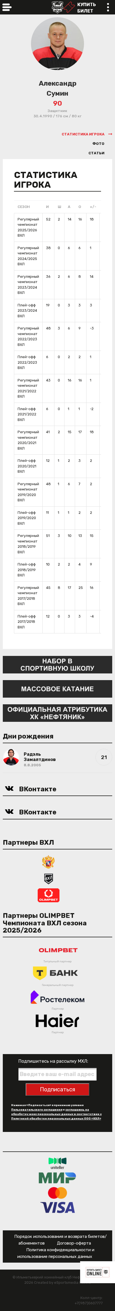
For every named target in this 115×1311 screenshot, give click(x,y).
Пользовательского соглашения (36, 1109)
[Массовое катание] (57, 688)
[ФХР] (49, 861)
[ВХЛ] (49, 878)
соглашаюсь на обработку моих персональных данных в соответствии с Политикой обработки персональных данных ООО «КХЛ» (56, 1114)
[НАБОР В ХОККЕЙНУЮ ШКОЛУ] (57, 664)
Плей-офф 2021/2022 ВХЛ (27, 414)
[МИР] (57, 1178)
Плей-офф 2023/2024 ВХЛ (27, 310)
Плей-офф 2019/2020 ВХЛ (27, 518)
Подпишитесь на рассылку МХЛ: (53, 1061)
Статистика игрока (83, 134)
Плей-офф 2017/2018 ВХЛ (27, 621)
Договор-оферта (74, 1243)
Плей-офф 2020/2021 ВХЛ (27, 466)
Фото (98, 144)
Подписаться (57, 1089)
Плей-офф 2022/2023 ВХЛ (27, 362)
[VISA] (57, 1207)
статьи (96, 153)
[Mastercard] (57, 1192)
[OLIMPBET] (48, 895)
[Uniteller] (57, 1163)
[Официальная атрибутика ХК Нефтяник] (57, 712)
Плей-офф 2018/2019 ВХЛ (27, 569)
